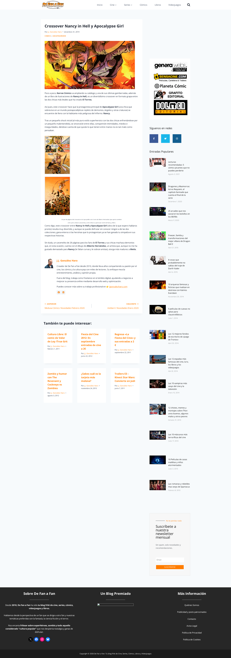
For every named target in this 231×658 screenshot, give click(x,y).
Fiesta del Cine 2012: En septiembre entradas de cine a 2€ (91, 341)
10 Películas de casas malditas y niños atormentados (177, 462)
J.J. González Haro (55, 32)
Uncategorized (59, 36)
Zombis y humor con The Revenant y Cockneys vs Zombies (57, 381)
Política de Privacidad (192, 632)
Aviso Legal (192, 625)
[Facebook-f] (154, 138)
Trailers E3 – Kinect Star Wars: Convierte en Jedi (125, 377)
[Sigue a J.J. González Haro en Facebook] (59, 292)
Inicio (100, 4)
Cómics (143, 4)
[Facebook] (36, 639)
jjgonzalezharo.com (118, 286)
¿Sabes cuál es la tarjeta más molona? (91, 377)
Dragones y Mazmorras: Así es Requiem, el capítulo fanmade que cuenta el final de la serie (179, 192)
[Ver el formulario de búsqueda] (188, 4)
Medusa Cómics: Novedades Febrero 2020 (65, 306)
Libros (158, 4)
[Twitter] (165, 138)
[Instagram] (177, 138)
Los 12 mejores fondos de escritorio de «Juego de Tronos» (178, 336)
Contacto (192, 619)
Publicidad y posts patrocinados (191, 612)
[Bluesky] (48, 639)
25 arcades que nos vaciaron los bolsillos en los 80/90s (179, 214)
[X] (30, 639)
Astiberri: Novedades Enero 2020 (122, 306)
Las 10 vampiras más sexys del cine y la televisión (177, 386)
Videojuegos (174, 4)
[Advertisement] (170, 38)
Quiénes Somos (191, 605)
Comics (48, 36)
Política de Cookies (192, 639)
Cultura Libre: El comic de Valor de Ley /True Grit (57, 338)
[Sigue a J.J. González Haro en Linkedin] (63, 292)
